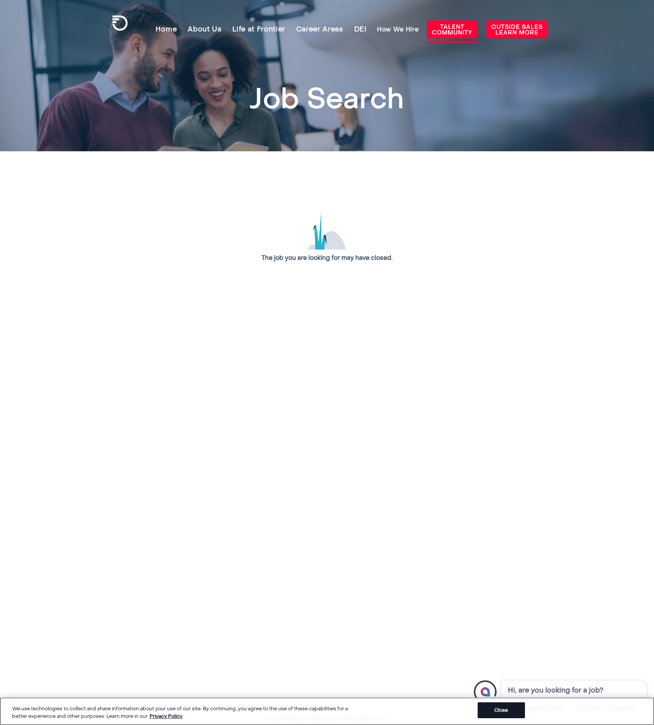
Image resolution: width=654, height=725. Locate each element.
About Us (204, 29)
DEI (360, 29)
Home (166, 29)
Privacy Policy (165, 716)
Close (501, 710)
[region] (327, 711)
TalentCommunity (452, 29)
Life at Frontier (258, 29)
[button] (485, 691)
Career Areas (319, 29)
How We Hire (398, 29)
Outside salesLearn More (517, 29)
